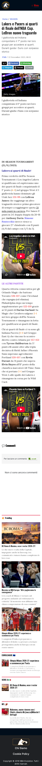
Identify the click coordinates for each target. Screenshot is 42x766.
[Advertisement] (21, 139)
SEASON (14, 19)
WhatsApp (27, 63)
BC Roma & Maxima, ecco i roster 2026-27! (23, 686)
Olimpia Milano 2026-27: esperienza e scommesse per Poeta (24, 662)
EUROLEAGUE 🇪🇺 (8, 655)
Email (30, 67)
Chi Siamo (21, 748)
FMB (4, 57)
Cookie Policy (21, 753)
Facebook (14, 63)
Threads (20, 67)
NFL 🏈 (5, 704)
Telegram (8, 67)
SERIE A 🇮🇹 (6, 679)
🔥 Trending (7, 517)
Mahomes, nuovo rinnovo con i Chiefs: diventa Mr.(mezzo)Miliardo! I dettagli (25, 712)
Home (5, 19)
